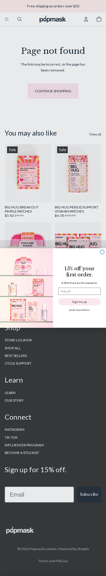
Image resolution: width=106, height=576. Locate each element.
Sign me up (79, 301)
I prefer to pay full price (79, 310)
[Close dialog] (102, 252)
